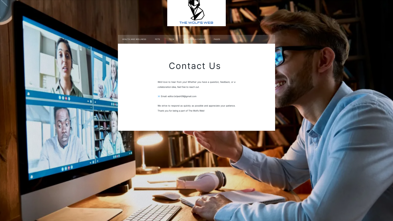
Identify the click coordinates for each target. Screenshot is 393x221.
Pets (157, 39)
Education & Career (194, 39)
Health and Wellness (134, 39)
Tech (171, 39)
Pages (217, 39)
